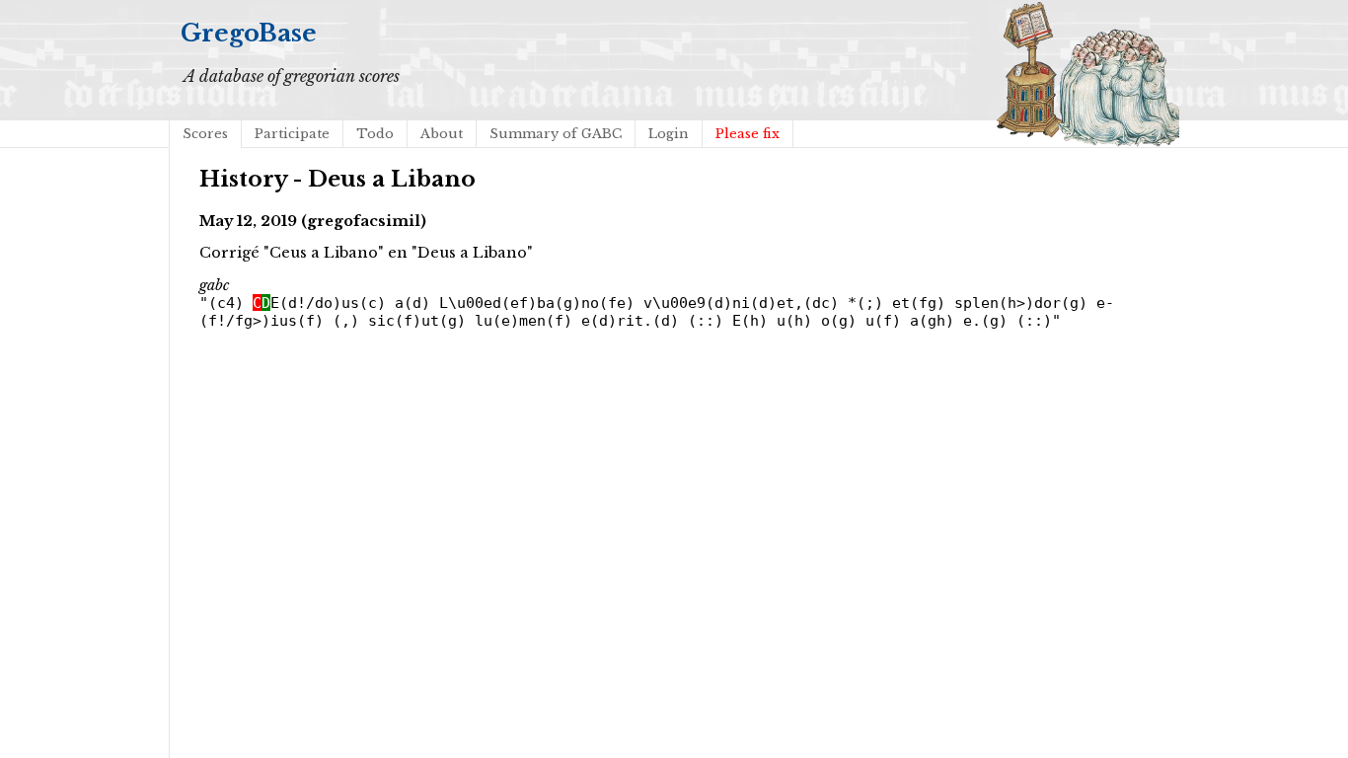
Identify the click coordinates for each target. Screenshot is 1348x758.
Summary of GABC (555, 133)
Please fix (747, 133)
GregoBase (249, 33)
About (441, 133)
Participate (292, 133)
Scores (205, 133)
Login (668, 133)
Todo (375, 133)
